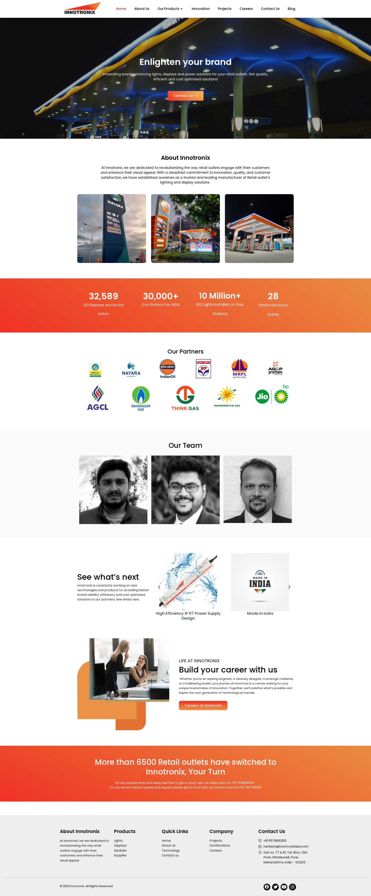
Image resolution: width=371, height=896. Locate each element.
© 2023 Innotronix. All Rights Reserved (86, 886)
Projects (224, 8)
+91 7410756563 (250, 787)
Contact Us (270, 8)
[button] (81, 228)
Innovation (201, 8)
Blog (291, 8)
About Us (141, 8)
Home (121, 8)
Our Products (168, 8)
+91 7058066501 (242, 783)
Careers (246, 8)
